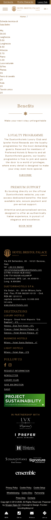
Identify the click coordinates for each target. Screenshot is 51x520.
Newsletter (11, 375)
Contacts (31, 497)
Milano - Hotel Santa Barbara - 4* (20, 342)
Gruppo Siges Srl (13, 504)
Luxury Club (42, 2)
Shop (7, 389)
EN (45, 9)
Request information (17, 371)
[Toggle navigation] (5, 9)
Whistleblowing (13, 492)
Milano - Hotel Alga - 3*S (16, 352)
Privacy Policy (12, 487)
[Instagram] (10, 365)
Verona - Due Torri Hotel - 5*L (19, 325)
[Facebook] (5, 365)
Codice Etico (27, 492)
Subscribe (25, 175)
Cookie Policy (25, 487)
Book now (25, 226)
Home (23, 16)
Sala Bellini (5, 24)
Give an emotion (14, 385)
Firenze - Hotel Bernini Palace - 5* (21, 329)
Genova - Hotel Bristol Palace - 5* (21, 332)
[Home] (25, 8)
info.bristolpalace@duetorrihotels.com (23, 270)
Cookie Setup (39, 487)
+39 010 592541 (16, 267)
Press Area (20, 497)
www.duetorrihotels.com (16, 305)
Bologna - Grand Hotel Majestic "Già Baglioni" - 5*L (22, 320)
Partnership (39, 492)
